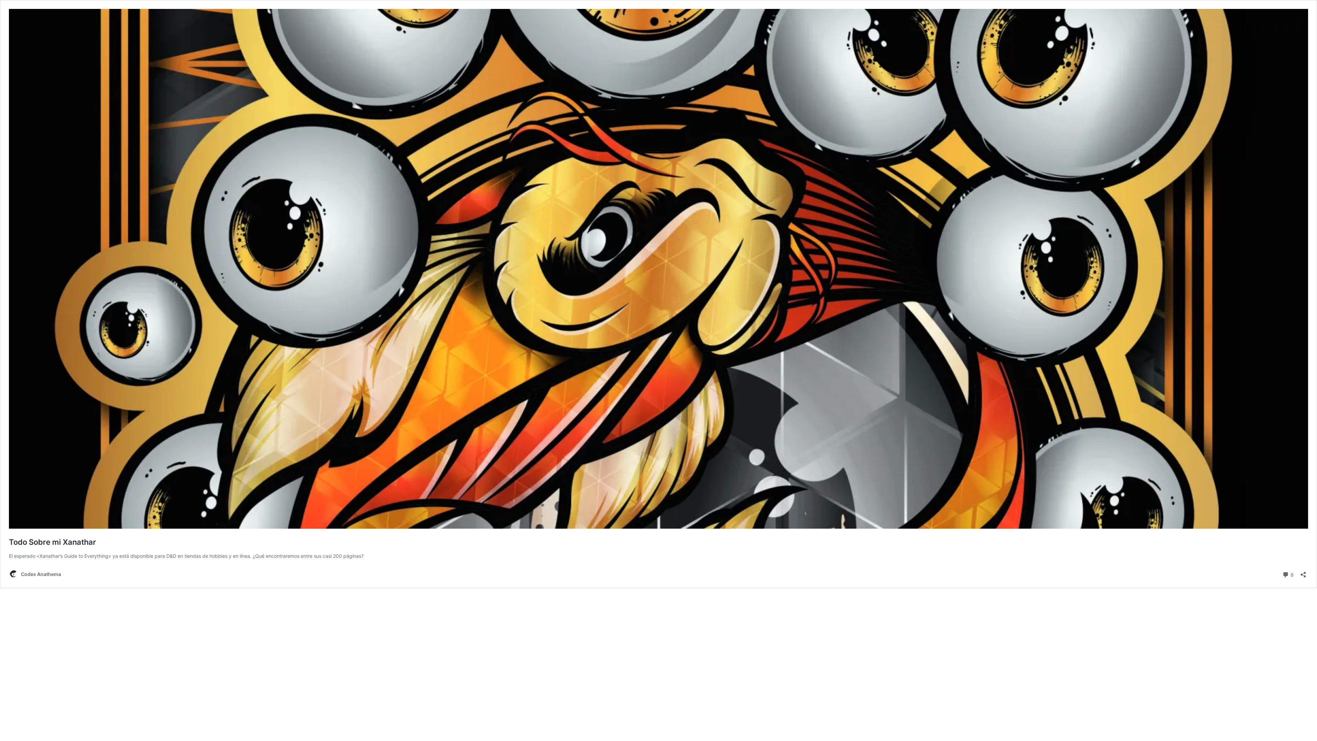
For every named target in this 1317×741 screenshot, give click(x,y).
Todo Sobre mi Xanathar (52, 542)
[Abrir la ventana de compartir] (1303, 572)
